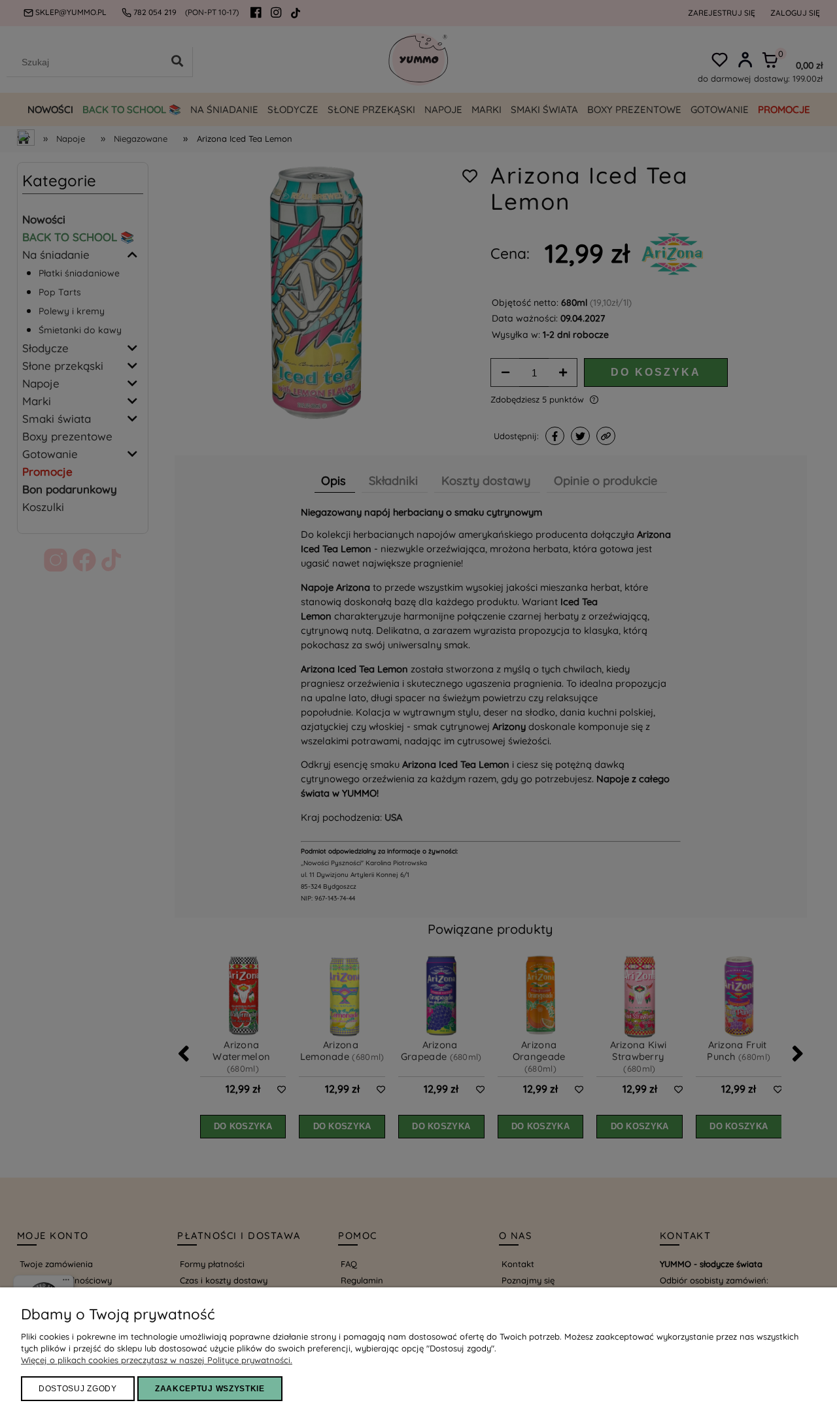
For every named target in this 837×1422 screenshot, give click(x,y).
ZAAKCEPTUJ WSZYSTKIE (210, 1388)
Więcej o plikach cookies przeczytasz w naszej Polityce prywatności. (156, 1360)
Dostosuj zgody (78, 1388)
